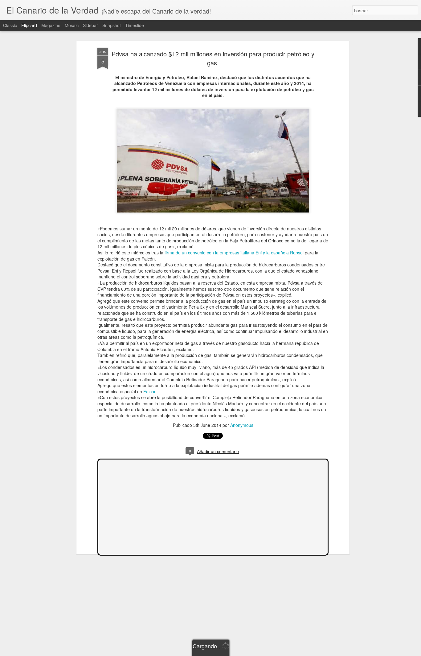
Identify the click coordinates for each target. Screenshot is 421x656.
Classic (10, 25)
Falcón (150, 391)
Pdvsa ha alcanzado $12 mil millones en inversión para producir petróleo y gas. (213, 58)
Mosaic (72, 25)
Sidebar (90, 25)
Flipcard (29, 25)
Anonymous (241, 425)
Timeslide (134, 25)
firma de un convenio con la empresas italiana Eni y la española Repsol (234, 252)
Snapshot (111, 25)
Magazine (50, 25)
